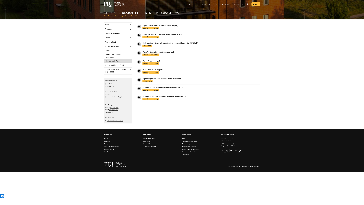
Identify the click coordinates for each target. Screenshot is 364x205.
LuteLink (109, 94)
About (106, 138)
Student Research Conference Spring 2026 (116, 71)
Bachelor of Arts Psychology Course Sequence (160, 87)
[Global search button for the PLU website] (247, 4)
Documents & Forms (113, 61)
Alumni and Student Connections (113, 56)
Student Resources (112, 46)
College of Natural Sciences (115, 121)
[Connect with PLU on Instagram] (227, 151)
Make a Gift (146, 144)
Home (107, 25)
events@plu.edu (233, 144)
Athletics (225, 4)
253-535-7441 (233, 146)
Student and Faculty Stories (115, 65)
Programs (206, 4)
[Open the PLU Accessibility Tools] (2, 196)
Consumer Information (189, 152)
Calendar (107, 141)
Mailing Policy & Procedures (190, 149)
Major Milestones (149, 61)
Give (215, 4)
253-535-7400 (114, 108)
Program (108, 29)
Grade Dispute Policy (150, 70)
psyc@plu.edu (113, 110)
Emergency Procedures (189, 146)
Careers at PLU (109, 149)
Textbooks (146, 141)
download (153, 28)
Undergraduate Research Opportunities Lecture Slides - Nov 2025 (168, 43)
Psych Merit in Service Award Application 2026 (160, 34)
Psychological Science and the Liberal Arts (159, 79)
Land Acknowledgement (111, 146)
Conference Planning (149, 146)
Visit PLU (109, 84)
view (144, 28)
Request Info (238, 4)
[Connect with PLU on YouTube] (231, 151)
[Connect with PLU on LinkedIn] (236, 151)
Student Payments (149, 138)
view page (146, 46)
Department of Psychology (113, 16)
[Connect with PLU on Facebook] (223, 151)
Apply (188, 4)
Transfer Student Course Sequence (156, 52)
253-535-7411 (224, 144)
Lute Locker (108, 152)
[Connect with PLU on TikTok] (240, 151)
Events (107, 38)
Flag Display (185, 155)
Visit (196, 4)
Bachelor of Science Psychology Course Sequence (162, 96)
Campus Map (108, 144)
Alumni (108, 51)
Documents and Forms (132, 16)
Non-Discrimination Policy (190, 141)
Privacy (184, 138)
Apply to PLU (110, 86)
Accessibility (186, 144)
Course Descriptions (112, 33)
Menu (255, 4)
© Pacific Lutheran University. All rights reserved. (244, 166)
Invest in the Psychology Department (117, 97)
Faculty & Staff (110, 42)
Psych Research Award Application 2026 (158, 25)
